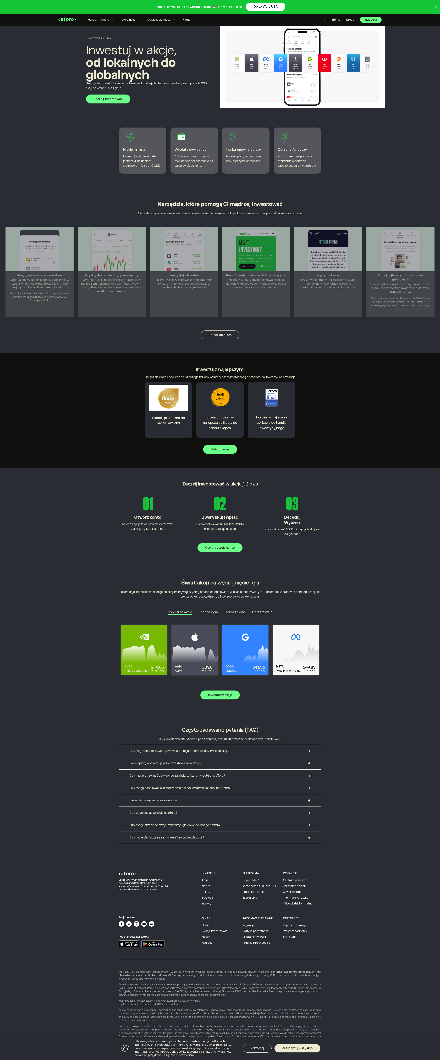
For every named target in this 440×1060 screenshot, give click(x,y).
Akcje (205, 880)
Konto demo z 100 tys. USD (260, 886)
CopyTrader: (380, 288)
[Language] (336, 20)
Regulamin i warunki (255, 936)
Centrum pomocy (294, 880)
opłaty (239, 156)
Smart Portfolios (253, 891)
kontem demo (271, 287)
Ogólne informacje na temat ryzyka (138, 1004)
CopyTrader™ (251, 880)
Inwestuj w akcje (220, 695)
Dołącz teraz (220, 449)
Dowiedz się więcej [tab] (159, 19)
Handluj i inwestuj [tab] (98, 19)
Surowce (207, 897)
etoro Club (289, 936)
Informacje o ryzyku (295, 897)
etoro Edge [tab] (128, 19)
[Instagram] (136, 924)
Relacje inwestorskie (214, 931)
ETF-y (206, 891)
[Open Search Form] (325, 20)
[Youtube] (144, 924)
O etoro (207, 925)
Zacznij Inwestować (108, 99)
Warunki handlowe (169, 1004)
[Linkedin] (151, 924)
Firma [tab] (186, 19)
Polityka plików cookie (256, 942)
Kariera (206, 936)
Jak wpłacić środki (294, 886)
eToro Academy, (250, 283)
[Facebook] (121, 924)
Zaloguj (350, 19)
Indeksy (206, 903)
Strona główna (94, 38)
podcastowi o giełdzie (340, 287)
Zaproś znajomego (295, 925)
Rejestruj (371, 19)
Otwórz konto (292, 891)
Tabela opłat (250, 897)
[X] (129, 924)
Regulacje (248, 925)
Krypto (206, 886)
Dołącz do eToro (220, 335)
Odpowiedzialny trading (297, 903)
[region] (220, 1049)
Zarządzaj (257, 1048)
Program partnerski (295, 931)
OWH (46, 300)
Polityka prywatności (256, 931)
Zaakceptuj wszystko (297, 1048)
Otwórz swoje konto (220, 547)
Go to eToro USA (266, 6)
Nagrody (207, 942)
